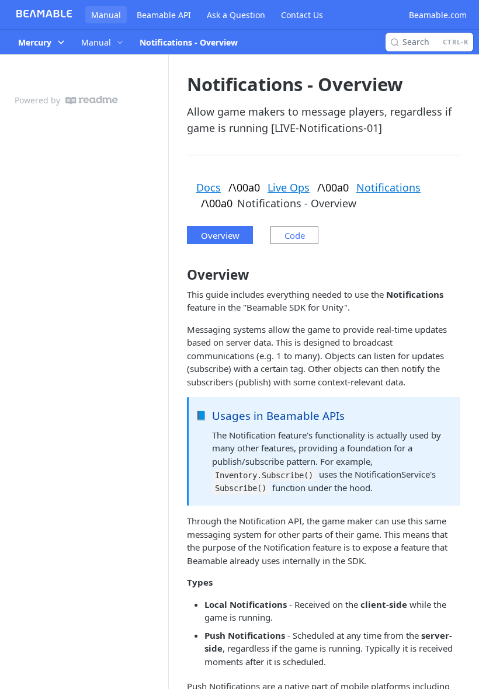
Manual (106, 14)
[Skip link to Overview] (179, 275)
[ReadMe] (91, 100)
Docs (208, 187)
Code (294, 235)
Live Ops (289, 187)
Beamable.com (438, 14)
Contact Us (302, 14)
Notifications (388, 187)
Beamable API (164, 14)
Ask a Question (236, 14)
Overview (220, 235)
